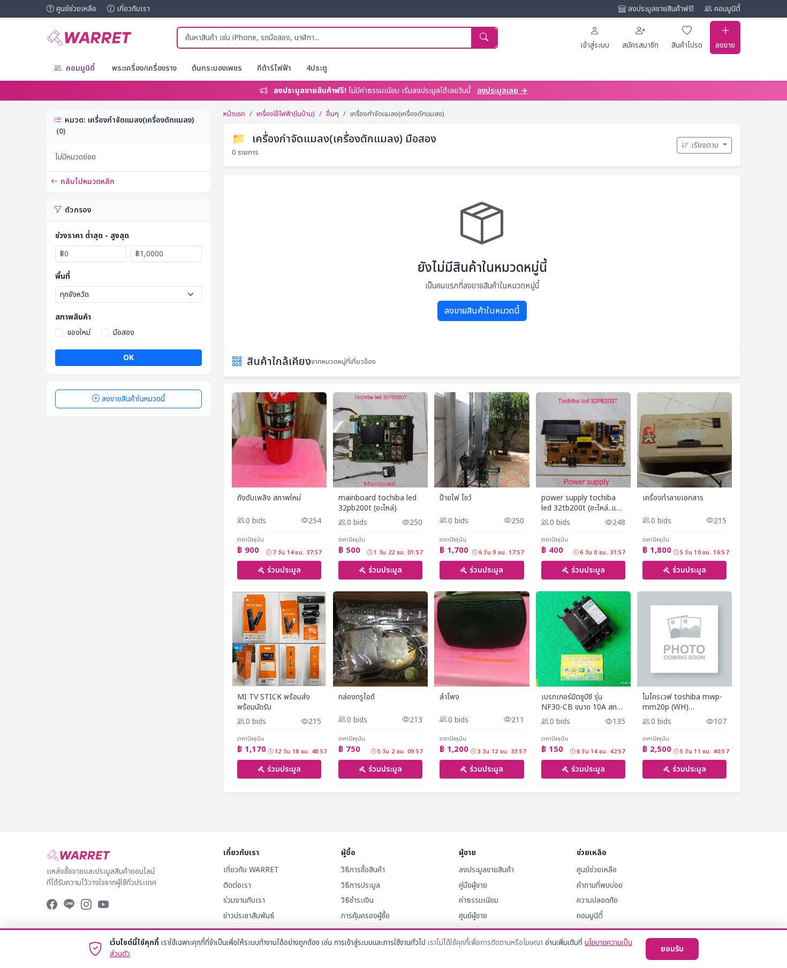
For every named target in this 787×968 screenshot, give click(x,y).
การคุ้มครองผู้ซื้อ (365, 915)
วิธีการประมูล (360, 885)
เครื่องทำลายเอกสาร (672, 498)
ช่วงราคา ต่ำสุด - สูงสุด (92, 235)
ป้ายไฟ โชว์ (456, 498)
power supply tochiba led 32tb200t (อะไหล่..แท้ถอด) (580, 503)
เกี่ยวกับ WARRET (251, 869)
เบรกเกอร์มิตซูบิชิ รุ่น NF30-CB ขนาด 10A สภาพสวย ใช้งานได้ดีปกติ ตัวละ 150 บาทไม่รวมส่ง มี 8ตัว (583, 702)
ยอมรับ (672, 949)
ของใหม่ (78, 332)
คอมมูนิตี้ (727, 8)
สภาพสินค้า (73, 317)
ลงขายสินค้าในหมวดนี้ (133, 399)
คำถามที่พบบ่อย (600, 885)
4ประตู (316, 68)
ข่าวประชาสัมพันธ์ (249, 915)
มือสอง (123, 332)
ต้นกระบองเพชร (217, 68)
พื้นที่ (62, 276)
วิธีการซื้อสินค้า (363, 869)
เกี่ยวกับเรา (133, 8)
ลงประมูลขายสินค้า (486, 869)
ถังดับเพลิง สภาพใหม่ (269, 498)
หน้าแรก (234, 114)
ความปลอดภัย (597, 900)
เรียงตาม (706, 145)
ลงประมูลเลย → (502, 90)
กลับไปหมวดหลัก (87, 181)
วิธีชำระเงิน (357, 900)
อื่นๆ (332, 114)
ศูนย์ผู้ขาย (473, 915)
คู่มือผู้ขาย (473, 885)
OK (128, 357)
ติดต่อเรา (237, 885)
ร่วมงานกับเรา (244, 900)
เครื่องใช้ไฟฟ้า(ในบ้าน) (285, 114)
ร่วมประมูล (284, 570)
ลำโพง (449, 697)
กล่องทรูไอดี (356, 697)
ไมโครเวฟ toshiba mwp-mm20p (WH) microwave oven (682, 702)
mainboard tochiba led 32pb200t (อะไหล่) (377, 503)
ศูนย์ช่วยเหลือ (76, 8)
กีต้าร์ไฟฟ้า (274, 68)
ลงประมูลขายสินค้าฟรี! (661, 8)
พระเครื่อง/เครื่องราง (144, 68)
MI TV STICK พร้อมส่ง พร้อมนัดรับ (273, 702)
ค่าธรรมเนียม (478, 900)
